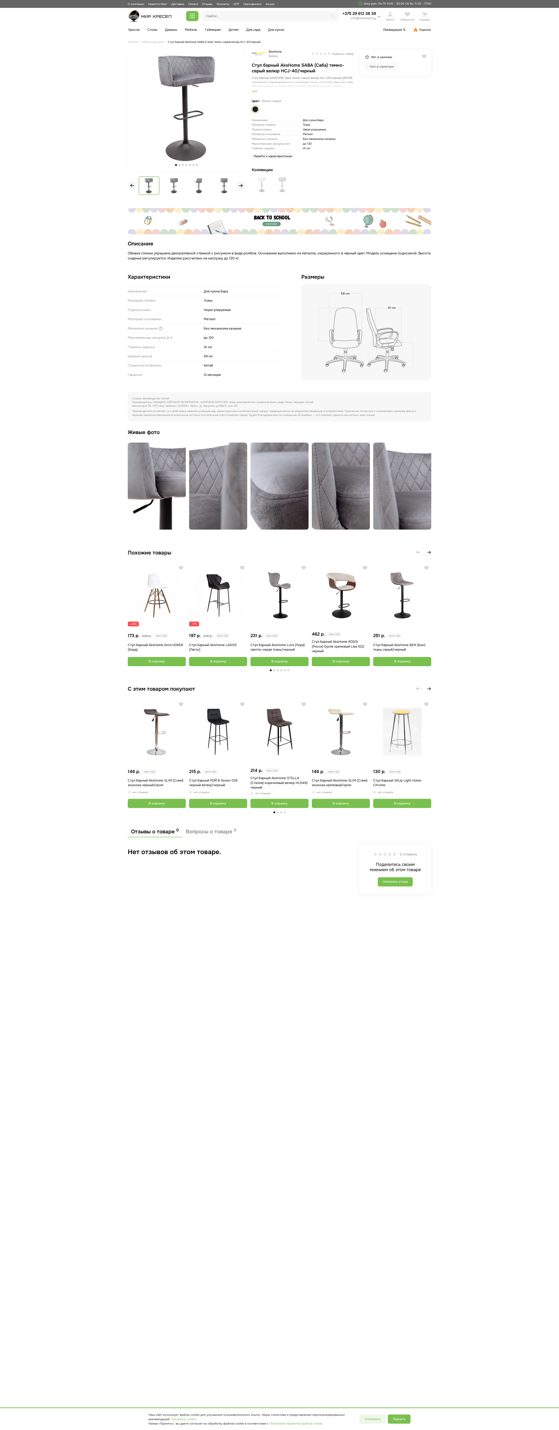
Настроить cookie (183, 1419)
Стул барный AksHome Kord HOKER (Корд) (155, 647)
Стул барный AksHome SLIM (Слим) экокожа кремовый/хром (339, 782)
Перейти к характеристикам (273, 156)
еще (254, 91)
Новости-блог (158, 4)
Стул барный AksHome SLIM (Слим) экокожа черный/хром (155, 782)
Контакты (223, 4)
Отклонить (372, 1419)
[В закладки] (181, 567)
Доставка (177, 4)
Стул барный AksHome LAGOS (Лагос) (213, 647)
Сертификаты (252, 4)
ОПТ (236, 4)
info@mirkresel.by (363, 18)
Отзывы (207, 4)
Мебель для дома (153, 42)
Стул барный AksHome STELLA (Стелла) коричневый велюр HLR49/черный (279, 783)
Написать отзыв (395, 881)
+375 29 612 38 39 (359, 15)
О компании (136, 4)
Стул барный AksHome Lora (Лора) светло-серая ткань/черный (277, 647)
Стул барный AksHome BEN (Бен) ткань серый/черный (399, 647)
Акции (270, 4)
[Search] (332, 16)
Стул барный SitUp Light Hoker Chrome (397, 782)
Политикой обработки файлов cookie (295, 1423)
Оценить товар (343, 54)
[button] (240, 185)
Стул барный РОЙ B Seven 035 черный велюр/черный (213, 782)
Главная (133, 42)
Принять (399, 1419)
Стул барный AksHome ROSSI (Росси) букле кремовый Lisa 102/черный (338, 646)
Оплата (193, 4)
